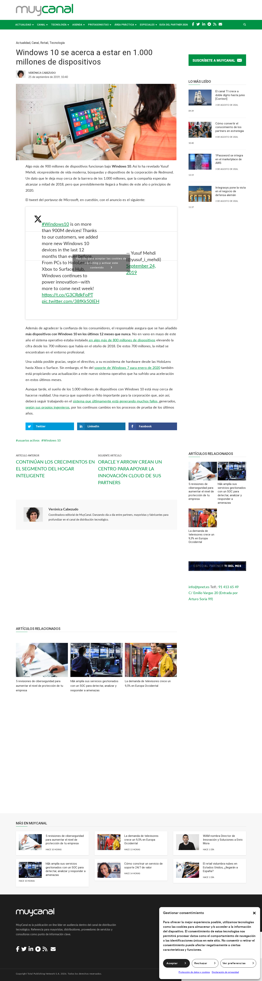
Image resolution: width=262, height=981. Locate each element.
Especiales (147, 24)
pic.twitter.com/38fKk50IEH (70, 301)
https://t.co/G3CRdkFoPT (67, 295)
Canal (41, 24)
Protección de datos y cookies (194, 972)
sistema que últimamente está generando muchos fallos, (116, 401)
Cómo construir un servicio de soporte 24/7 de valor (143, 865)
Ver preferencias (234, 963)
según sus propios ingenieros (47, 407)
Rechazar (200, 963)
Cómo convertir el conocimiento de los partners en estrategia (229, 127)
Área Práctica (124, 24)
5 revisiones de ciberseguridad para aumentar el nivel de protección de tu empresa (65, 839)
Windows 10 (52, 440)
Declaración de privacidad (225, 972)
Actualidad (23, 24)
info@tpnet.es (199, 587)
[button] (254, 913)
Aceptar (172, 963)
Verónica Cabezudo (63, 509)
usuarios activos (29, 440)
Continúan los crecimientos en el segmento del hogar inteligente (55, 469)
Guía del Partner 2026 (173, 24)
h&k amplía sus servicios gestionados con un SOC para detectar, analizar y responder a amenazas (66, 869)
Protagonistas (98, 24)
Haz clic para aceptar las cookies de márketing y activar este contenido (101, 263)
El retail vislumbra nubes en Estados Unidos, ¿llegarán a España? (220, 867)
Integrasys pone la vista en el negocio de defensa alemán (230, 191)
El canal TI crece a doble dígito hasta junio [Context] (230, 95)
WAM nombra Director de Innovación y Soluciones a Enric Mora (223, 839)
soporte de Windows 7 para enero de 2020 (127, 368)
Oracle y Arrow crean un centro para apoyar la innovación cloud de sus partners (130, 472)
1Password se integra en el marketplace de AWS (229, 159)
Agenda (77, 24)
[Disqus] (96, 755)
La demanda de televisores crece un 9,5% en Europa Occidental (141, 839)
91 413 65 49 (228, 587)
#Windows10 (55, 224)
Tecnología (59, 24)
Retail (44, 43)
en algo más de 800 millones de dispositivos (121, 340)
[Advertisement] (96, 580)
